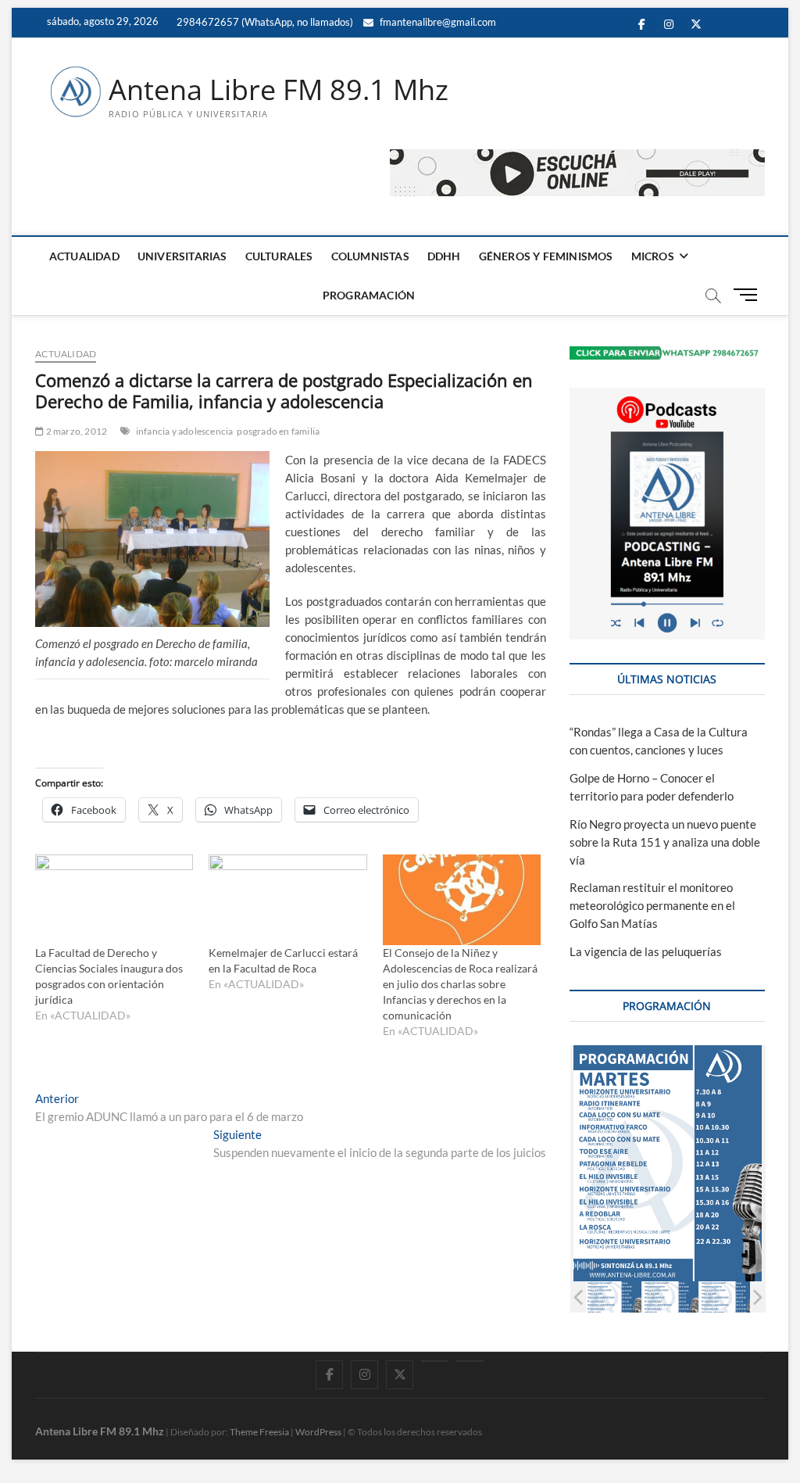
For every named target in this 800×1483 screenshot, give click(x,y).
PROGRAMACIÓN (369, 295)
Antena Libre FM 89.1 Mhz (278, 90)
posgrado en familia (278, 431)
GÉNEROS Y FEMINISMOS (546, 256)
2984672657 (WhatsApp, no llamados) (263, 22)
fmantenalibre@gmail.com (436, 22)
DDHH (444, 256)
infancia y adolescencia (185, 431)
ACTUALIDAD (84, 256)
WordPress (318, 1432)
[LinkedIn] (434, 1361)
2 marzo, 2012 (75, 431)
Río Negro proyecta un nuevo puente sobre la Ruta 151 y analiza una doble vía (665, 842)
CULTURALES (279, 256)
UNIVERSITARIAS (182, 256)
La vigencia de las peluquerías (646, 951)
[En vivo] (470, 1361)
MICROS (652, 256)
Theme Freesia (259, 1432)
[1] (606, 1297)
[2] (663, 1297)
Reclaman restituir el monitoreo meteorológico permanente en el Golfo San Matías (652, 905)
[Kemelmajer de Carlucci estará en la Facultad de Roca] (287, 899)
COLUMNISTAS (370, 256)
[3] (720, 1297)
